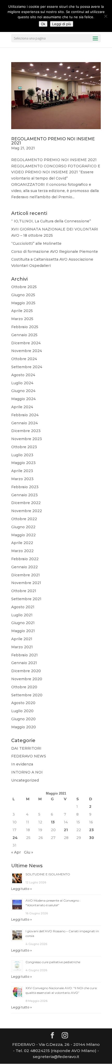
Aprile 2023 (22, 470)
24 (15, 837)
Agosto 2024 (23, 375)
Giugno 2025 (23, 295)
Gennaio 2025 (24, 335)
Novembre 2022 (26, 510)
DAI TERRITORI (26, 748)
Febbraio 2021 (24, 655)
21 (66, 830)
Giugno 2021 (23, 622)
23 (91, 830)
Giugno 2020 (23, 719)
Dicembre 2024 (26, 343)
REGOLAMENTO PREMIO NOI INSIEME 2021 (53, 141)
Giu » (28, 852)
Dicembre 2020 (26, 671)
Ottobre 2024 (24, 358)
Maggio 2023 (23, 462)
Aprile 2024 (22, 407)
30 (91, 837)
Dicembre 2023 (26, 430)
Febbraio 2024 (25, 415)
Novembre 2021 (26, 582)
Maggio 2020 (23, 727)
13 (53, 822)
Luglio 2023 (22, 455)
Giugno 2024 (23, 390)
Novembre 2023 (26, 439)
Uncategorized (25, 780)
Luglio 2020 (22, 711)
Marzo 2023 (22, 479)
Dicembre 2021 (25, 575)
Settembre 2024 (26, 367)
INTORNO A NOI (27, 772)
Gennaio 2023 (24, 495)
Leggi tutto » (21, 889)
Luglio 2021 (22, 615)
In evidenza (22, 764)
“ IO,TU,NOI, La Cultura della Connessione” (51, 221)
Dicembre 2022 (26, 502)
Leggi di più (61, 24)
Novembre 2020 (26, 679)
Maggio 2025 (23, 303)
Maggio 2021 (23, 631)
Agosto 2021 (22, 607)
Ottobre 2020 (24, 687)
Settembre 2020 (26, 695)
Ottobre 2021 (23, 591)
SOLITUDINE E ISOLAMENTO (48, 874)
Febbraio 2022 (25, 559)
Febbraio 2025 (24, 327)
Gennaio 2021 (24, 662)
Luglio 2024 (22, 383)
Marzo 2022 (22, 550)
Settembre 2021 (26, 599)
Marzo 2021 (22, 647)
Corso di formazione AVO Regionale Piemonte (54, 251)
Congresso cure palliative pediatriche (53, 962)
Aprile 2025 (22, 310)
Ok (43, 24)
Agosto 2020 (23, 702)
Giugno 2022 (23, 527)
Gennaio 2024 (24, 423)
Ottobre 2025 (24, 287)
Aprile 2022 (22, 542)
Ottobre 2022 (24, 519)
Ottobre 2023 (24, 447)
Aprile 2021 (21, 639)
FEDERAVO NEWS (28, 756)
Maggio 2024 (23, 398)
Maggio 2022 (23, 535)
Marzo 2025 (22, 318)
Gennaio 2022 (24, 567)
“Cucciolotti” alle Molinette (36, 243)
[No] (105, 16)
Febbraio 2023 (25, 487)
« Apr (16, 852)
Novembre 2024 (26, 350)
